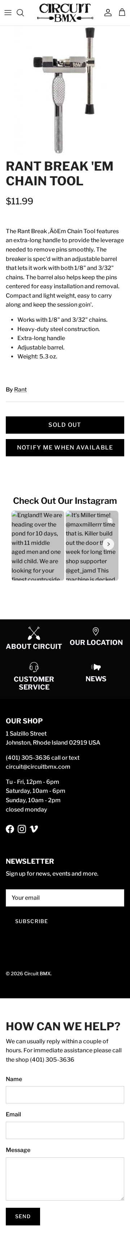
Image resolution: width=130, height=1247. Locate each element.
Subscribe (31, 921)
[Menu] (8, 13)
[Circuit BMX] (65, 13)
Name (14, 1079)
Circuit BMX (37, 973)
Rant (20, 389)
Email (13, 1114)
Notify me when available (65, 447)
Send (23, 1216)
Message (18, 1150)
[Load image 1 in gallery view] (65, 90)
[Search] (24, 13)
